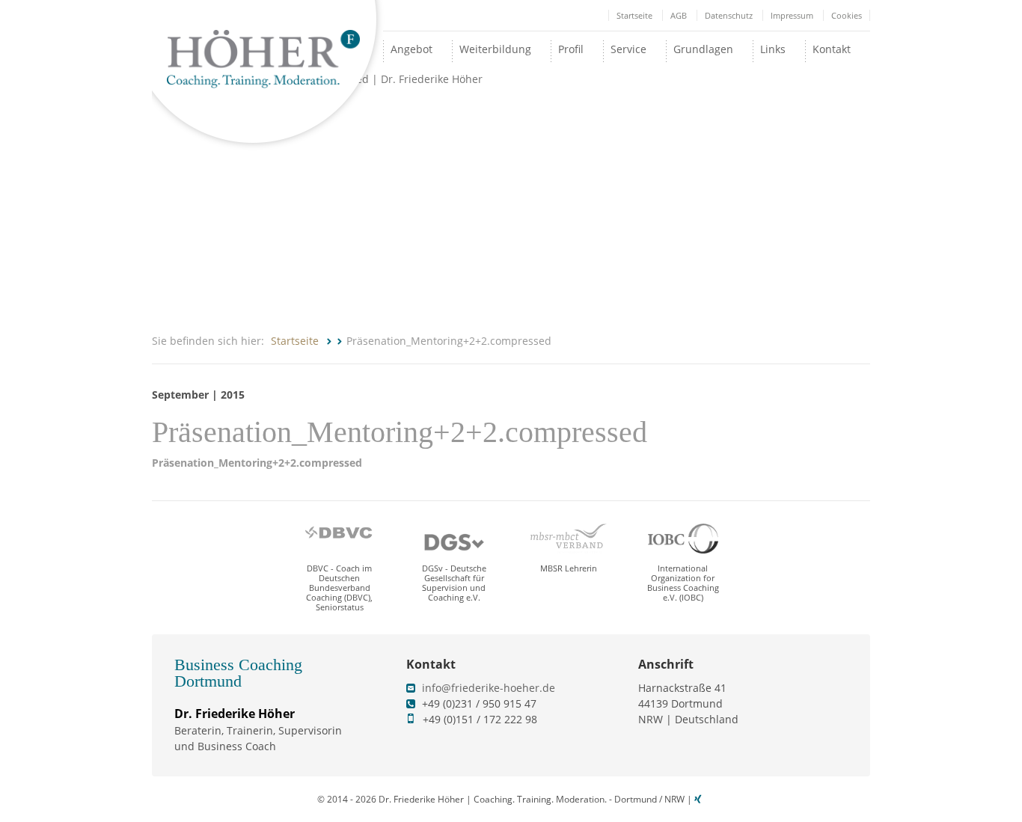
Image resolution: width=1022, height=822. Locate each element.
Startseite (634, 15)
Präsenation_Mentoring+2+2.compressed (257, 463)
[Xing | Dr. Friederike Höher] (699, 799)
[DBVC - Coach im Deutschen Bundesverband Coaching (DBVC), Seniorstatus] (340, 538)
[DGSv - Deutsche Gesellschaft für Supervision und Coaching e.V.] (454, 538)
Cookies (846, 15)
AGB (678, 15)
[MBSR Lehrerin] (568, 538)
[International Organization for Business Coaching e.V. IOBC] (683, 538)
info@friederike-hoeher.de (488, 688)
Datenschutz (729, 15)
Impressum (792, 15)
